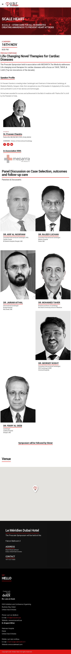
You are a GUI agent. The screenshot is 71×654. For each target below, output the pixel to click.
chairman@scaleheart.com (16, 642)
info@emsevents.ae (14, 618)
